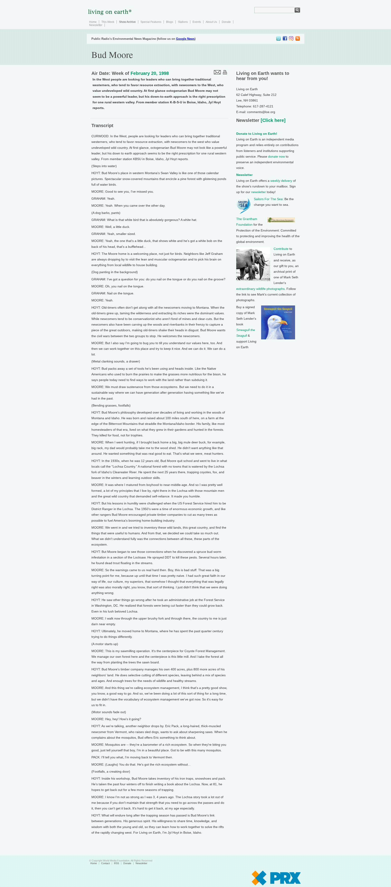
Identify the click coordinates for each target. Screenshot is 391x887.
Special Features (151, 22)
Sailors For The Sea (268, 199)
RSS (116, 863)
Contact (105, 863)
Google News (185, 38)
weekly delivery (281, 180)
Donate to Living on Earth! (256, 133)
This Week (107, 22)
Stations (183, 22)
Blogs (169, 22)
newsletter (258, 192)
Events (197, 22)
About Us (211, 22)
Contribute (281, 249)
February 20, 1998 (150, 73)
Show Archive (127, 22)
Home (93, 22)
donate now (276, 156)
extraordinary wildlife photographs (260, 289)
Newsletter (95, 25)
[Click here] (272, 120)
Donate (226, 22)
